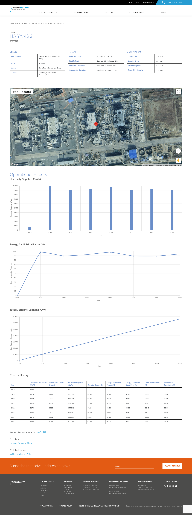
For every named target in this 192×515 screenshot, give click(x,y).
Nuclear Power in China (21, 443)
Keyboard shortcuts (148, 165)
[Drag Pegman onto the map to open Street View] (178, 160)
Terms (179, 165)
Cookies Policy (65, 506)
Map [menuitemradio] (15, 91)
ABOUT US (109, 13)
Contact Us (43, 495)
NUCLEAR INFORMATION (48, 13)
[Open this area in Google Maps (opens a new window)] (14, 164)
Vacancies (43, 493)
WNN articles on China (21, 454)
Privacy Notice (46, 506)
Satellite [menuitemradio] (26, 91)
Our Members (44, 490)
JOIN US (129, 2)
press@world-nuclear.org (146, 489)
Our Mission (43, 485)
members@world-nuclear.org (117, 487)
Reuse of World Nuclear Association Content (99, 506)
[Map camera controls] (178, 151)
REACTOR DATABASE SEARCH (40, 23)
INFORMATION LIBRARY (22, 23)
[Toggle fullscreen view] (178, 91)
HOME (12, 23)
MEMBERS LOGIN (148, 2)
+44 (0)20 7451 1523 (145, 487)
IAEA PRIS (41, 432)
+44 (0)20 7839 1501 (91, 487)
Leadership (43, 488)
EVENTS (163, 13)
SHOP (137, 2)
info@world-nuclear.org (92, 489)
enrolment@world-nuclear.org (118, 493)
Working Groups (136, 13)
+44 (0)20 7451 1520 (91, 485)
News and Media (81, 13)
